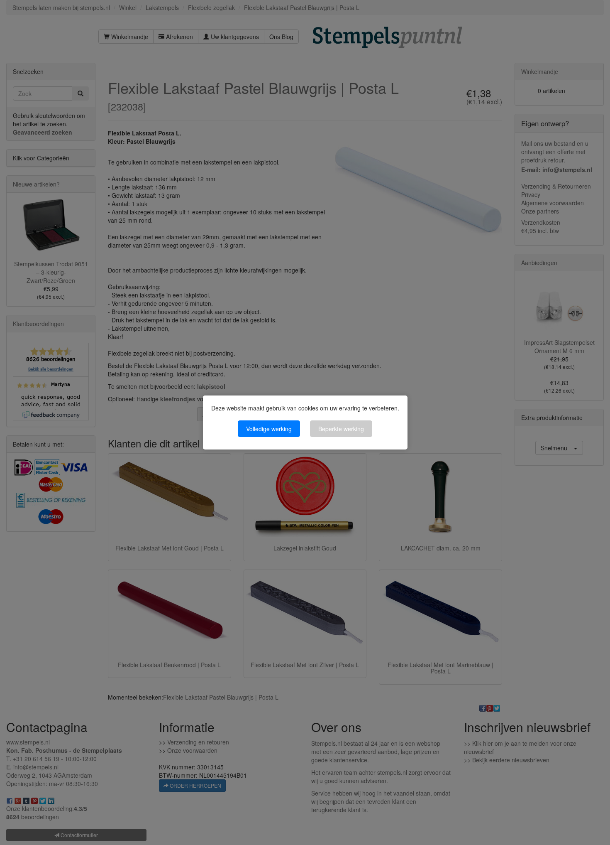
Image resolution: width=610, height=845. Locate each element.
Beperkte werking (341, 429)
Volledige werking (269, 429)
